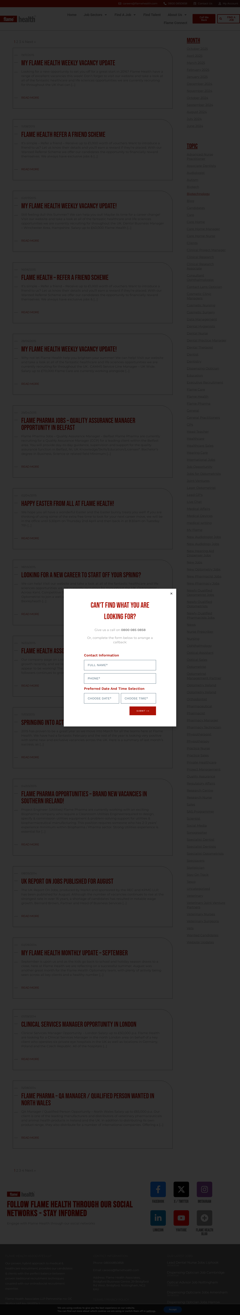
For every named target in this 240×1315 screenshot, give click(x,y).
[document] (120, 657)
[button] (171, 593)
